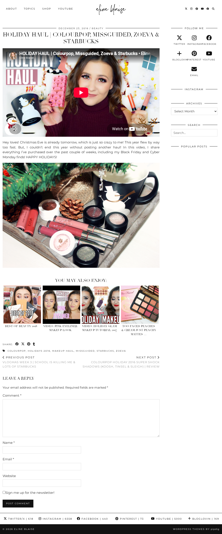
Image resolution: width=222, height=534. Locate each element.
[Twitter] (186, 9)
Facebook (94, 518)
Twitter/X (20, 518)
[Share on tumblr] (34, 344)
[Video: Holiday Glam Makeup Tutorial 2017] (100, 305)
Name (9, 443)
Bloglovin (205, 518)
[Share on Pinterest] (29, 344)
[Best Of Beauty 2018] (22, 305)
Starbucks (105, 350)
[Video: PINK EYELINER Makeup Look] (61, 305)
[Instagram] (191, 9)
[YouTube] (202, 9)
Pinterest (131, 518)
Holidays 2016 (39, 350)
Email (8, 459)
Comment (12, 395)
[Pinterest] (197, 9)
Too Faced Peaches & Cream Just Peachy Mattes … (138, 330)
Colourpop (17, 350)
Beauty (97, 28)
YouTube (65, 8)
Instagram (57, 518)
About (11, 8)
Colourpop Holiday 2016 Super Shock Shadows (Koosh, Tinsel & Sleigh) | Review (121, 362)
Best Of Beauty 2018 (21, 326)
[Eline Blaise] (111, 9)
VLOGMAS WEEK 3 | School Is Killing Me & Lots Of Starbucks (39, 362)
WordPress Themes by (196, 529)
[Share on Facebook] (17, 344)
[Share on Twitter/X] (23, 344)
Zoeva (121, 350)
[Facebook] (208, 9)
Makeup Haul (63, 350)
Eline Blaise (24, 529)
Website (9, 476)
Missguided (85, 350)
